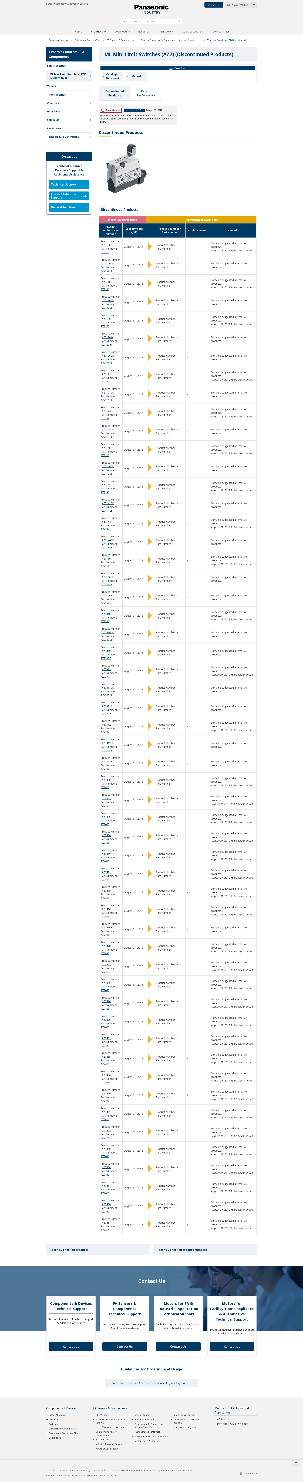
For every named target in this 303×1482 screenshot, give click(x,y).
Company (218, 31)
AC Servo (221, 1419)
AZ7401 (106, 798)
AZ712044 (107, 337)
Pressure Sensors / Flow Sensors (151, 1436)
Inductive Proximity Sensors (109, 1444)
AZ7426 (106, 1001)
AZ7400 (106, 780)
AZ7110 (106, 282)
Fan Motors (54, 128)
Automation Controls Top (87, 40)
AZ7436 (106, 1075)
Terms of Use (66, 1471)
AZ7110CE (108, 300)
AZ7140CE (108, 466)
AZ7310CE (108, 632)
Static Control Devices (185, 1414)
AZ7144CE (108, 540)
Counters (53, 103)
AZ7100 (106, 245)
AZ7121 (106, 374)
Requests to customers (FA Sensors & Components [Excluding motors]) (150, 1383)
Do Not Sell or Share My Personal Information (134, 1471)
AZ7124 (106, 411)
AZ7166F (107, 595)
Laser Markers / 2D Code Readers (186, 1421)
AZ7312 (106, 724)
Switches (53, 1424)
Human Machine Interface (147, 1431)
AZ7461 (106, 1222)
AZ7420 (106, 946)
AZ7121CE (108, 392)
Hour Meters (55, 111)
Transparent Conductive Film (63, 1433)
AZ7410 (106, 853)
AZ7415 (106, 890)
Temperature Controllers (63, 136)
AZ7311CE (108, 687)
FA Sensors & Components (120, 40)
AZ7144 (106, 521)
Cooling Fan (55, 1437)
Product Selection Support (63, 195)
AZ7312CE (108, 743)
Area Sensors (102, 1439)
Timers (51, 86)
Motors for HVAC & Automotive (232, 1423)
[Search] (179, 21)
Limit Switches (190, 40)
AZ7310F (107, 650)
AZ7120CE (108, 355)
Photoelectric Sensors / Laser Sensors (110, 1421)
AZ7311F (107, 706)
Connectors (55, 1419)
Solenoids (53, 120)
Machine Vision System (185, 1427)
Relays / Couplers (57, 1414)
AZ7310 (106, 614)
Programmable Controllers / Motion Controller (149, 1426)
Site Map (50, 1471)
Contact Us (214, 4)
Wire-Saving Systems (145, 1419)
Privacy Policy (83, 1471)
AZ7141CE (108, 503)
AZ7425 (106, 982)
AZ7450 (106, 1167)
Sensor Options (143, 1414)
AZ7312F (107, 761)
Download (120, 31)
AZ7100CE (108, 263)
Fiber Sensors (103, 1414)
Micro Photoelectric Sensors (110, 1427)
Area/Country (250, 1473)
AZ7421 (106, 964)
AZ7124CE (108, 429)
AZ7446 (106, 1148)
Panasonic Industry (58, 40)
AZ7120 (106, 318)
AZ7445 (106, 1130)
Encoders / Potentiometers (62, 1428)
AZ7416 (106, 909)
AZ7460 (106, 1204)
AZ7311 (106, 669)
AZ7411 (106, 872)
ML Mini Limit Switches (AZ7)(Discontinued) (68, 75)
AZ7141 (106, 484)
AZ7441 (106, 1112)
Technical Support (63, 184)
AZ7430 (106, 1019)
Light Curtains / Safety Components (106, 1433)
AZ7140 (106, 448)
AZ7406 (106, 835)
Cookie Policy (100, 1471)
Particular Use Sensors (107, 1448)
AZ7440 (106, 1093)
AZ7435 (106, 1056)
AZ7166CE (108, 577)
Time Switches (56, 94)
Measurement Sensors (146, 1440)
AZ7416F (107, 927)
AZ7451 (106, 1185)
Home (78, 31)
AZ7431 (106, 1038)
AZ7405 (106, 816)
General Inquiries (63, 207)
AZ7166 (106, 558)
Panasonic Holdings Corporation (177, 1471)
